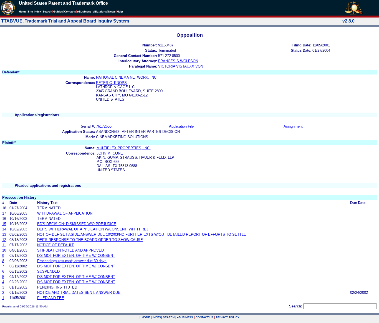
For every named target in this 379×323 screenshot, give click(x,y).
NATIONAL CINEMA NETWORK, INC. (127, 77)
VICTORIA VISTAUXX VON (180, 66)
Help (120, 11)
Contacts (70, 11)
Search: (295, 306)
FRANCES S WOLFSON (178, 61)
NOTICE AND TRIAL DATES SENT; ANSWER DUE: (79, 292)
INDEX (157, 317)
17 (4, 213)
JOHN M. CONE (110, 153)
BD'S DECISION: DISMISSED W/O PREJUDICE (76, 224)
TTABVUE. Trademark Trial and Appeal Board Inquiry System (65, 21)
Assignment (293, 126)
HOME (146, 317)
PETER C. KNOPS (111, 83)
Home (23, 11)
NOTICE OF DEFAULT (55, 245)
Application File (181, 126)
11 (4, 245)
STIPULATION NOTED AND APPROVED (70, 250)
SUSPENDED (48, 271)
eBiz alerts (100, 11)
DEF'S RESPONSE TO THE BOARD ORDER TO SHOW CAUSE (90, 240)
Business (84, 11)
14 (4, 229)
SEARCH (169, 317)
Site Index (34, 11)
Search (47, 11)
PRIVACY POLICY (227, 317)
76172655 (104, 126)
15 (4, 224)
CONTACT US (204, 317)
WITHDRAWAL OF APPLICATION (64, 213)
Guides (58, 11)
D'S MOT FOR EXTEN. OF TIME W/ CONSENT (76, 256)
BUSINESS (185, 317)
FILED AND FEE (50, 298)
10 (4, 250)
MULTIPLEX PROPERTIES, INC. (124, 148)
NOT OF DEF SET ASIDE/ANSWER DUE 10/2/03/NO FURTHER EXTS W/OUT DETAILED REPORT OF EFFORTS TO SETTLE (141, 234)
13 (4, 234)
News (112, 11)
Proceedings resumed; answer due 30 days (72, 261)
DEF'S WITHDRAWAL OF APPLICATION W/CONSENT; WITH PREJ (92, 229)
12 (4, 240)
